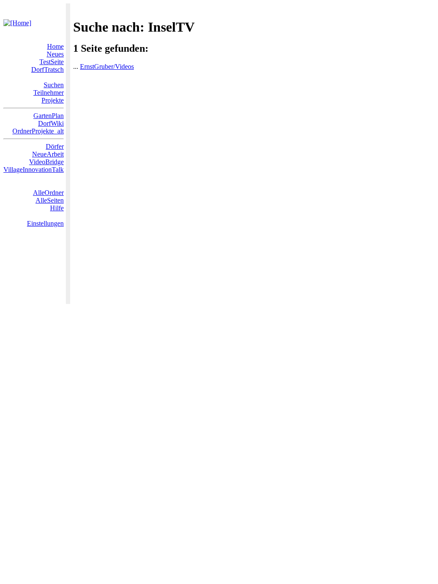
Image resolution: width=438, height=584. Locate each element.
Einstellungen (45, 223)
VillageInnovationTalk (33, 169)
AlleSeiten (50, 200)
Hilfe (57, 208)
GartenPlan (48, 115)
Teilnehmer (48, 92)
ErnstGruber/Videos (107, 66)
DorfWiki (51, 123)
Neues (55, 54)
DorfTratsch (47, 69)
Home (55, 46)
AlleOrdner (48, 192)
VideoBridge (46, 161)
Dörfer (55, 146)
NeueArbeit (48, 154)
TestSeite (51, 61)
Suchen (54, 84)
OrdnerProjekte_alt (38, 131)
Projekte (52, 100)
